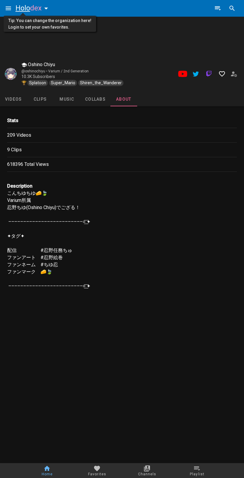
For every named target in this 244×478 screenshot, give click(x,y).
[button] (33, 8)
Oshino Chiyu (41, 64)
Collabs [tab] (95, 99)
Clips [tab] (40, 99)
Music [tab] (67, 99)
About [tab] (123, 99)
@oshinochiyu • (34, 71)
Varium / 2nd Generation (68, 71)
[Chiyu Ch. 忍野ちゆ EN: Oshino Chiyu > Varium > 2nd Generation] (11, 74)
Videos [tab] (13, 99)
